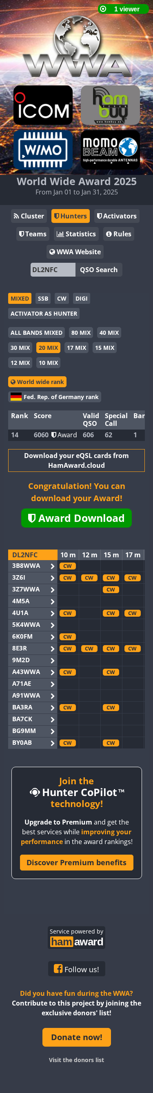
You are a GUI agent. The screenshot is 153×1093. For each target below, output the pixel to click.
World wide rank (40, 382)
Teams (35, 233)
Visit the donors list (76, 1060)
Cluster (31, 216)
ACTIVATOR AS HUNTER (44, 313)
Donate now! (76, 1037)
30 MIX (20, 347)
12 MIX (20, 363)
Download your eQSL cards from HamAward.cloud (76, 460)
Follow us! (80, 969)
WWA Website (78, 251)
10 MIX (48, 363)
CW (62, 298)
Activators (119, 216)
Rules (121, 233)
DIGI (81, 298)
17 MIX (76, 347)
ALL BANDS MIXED (36, 332)
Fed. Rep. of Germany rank (61, 397)
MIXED (20, 298)
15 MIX (104, 347)
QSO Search (99, 269)
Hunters (73, 216)
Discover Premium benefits (76, 862)
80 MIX (81, 332)
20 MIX (48, 347)
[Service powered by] (76, 941)
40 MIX (109, 332)
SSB (43, 298)
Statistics (80, 233)
